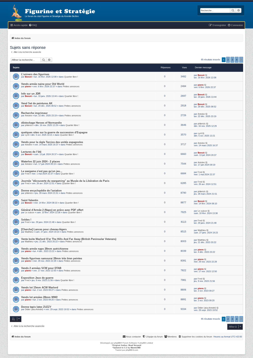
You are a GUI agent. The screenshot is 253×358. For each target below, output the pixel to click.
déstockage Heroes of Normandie (41, 122)
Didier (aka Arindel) (34, 309)
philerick (29, 125)
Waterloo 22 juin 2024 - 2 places (40, 161)
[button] (241, 60)
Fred (27, 173)
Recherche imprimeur (34, 113)
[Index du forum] (16, 13)
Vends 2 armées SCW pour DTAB (41, 268)
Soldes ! (26, 219)
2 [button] (228, 59)
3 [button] (232, 59)
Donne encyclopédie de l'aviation (41, 190)
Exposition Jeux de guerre (37, 277)
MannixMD (136, 348)
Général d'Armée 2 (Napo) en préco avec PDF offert (52, 209)
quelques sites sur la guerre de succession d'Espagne (54, 132)
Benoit (28, 77)
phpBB (117, 343)
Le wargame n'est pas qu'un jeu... (41, 171)
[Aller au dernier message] (206, 75)
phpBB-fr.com (132, 350)
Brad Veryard (134, 345)
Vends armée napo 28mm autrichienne (44, 248)
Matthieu (29, 232)
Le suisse (29, 212)
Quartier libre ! (71, 77)
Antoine (28, 115)
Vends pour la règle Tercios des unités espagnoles (52, 142)
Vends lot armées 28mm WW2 (39, 297)
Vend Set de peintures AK (36, 103)
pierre (28, 86)
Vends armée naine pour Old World (42, 83)
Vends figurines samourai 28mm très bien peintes (51, 258)
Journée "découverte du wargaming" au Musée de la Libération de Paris (65, 180)
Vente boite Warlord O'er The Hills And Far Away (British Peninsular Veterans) (68, 239)
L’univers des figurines (35, 74)
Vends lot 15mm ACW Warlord (39, 287)
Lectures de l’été (31, 151)
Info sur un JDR (30, 93)
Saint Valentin (29, 200)
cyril (27, 135)
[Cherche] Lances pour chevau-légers (44, 229)
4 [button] (236, 59)
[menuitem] (33, 25)
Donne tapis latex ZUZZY (36, 306)
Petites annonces (71, 86)
